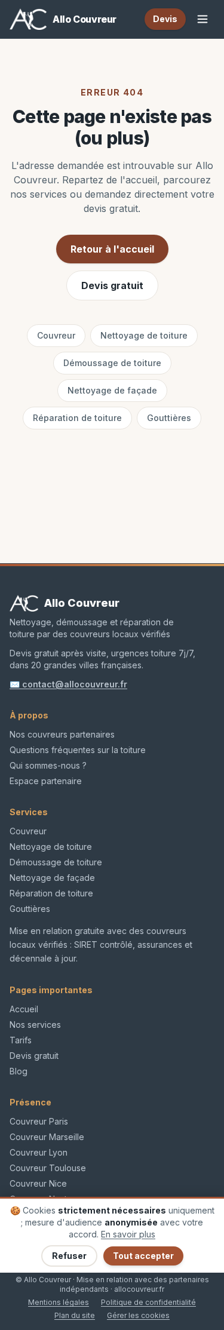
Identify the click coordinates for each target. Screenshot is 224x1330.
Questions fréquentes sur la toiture (78, 750)
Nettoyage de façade (112, 390)
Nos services (35, 1024)
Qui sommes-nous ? (48, 765)
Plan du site (74, 1315)
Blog (18, 1071)
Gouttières (169, 418)
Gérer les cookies (138, 1315)
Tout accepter (143, 1256)
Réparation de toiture (77, 418)
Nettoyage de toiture (144, 335)
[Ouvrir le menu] (202, 19)
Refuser (69, 1256)
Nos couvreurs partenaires (62, 734)
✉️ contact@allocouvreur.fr (68, 684)
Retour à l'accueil (112, 249)
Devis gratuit (112, 285)
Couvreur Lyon (38, 1152)
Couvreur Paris (39, 1121)
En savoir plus (128, 1234)
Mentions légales (58, 1302)
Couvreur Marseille (47, 1137)
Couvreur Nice (38, 1183)
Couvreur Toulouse (48, 1168)
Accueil (24, 1009)
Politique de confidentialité (148, 1302)
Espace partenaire (46, 781)
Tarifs (21, 1040)
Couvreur (56, 335)
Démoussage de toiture (112, 363)
